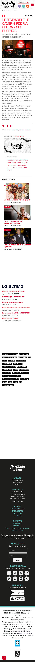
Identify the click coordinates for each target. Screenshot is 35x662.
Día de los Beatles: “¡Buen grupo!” (17, 200)
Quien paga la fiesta (17, 494)
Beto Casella (13, 357)
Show (10, 382)
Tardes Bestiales (17, 496)
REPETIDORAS (17, 482)
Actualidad (6, 354)
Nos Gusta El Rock (18, 373)
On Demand (16, 310)
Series (5, 382)
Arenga (5, 357)
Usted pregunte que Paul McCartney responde (13, 222)
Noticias (7, 185)
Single (15, 382)
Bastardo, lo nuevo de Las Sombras (17, 160)
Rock (17, 379)
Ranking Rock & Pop (17, 499)
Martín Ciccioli (7, 370)
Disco (4, 360)
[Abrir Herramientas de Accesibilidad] (4, 658)
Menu (32, 4)
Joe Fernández (21, 360)
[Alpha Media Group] (17, 653)
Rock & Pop (24, 379)
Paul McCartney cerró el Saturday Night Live (17, 246)
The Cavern (15, 130)
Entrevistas (11, 360)
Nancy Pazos (7, 373)
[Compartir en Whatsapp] (11, 126)
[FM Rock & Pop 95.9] (7, 5)
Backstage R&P (17, 321)
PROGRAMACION (17, 480)
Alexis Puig (14, 354)
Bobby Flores (22, 357)
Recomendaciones (8, 379)
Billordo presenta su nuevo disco (16, 165)
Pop (27, 373)
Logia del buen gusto (9, 366)
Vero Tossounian (8, 385)
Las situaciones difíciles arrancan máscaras (16, 307)
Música (15, 370)
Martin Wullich (21, 366)
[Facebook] (7, 126)
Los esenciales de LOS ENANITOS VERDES (16, 313)
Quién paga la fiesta (9, 376)
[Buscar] (28, 1)
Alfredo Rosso (23, 354)
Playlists (15, 315)
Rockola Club (18, 501)
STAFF (17, 485)
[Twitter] (3, 126)
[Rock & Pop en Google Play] (17, 592)
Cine (29, 357)
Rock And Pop (19, 136)
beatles (22, 130)
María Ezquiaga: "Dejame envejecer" (17, 162)
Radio (18, 376)
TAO (20, 382)
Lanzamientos (7, 363)
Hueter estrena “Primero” (10, 318)
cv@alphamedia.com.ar (24, 633)
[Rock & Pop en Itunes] (17, 598)
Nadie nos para (24, 370)
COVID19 (28, 130)
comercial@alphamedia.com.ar (20, 631)
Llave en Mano (17, 363)
